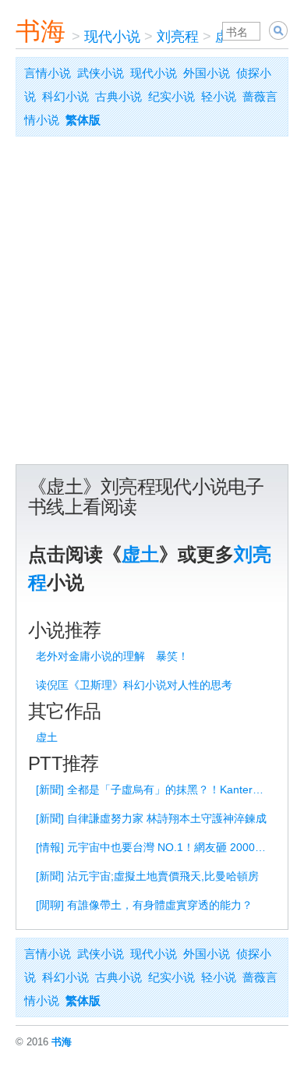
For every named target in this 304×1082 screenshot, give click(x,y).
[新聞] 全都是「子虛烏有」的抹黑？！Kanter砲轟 (154, 789)
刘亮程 (178, 36)
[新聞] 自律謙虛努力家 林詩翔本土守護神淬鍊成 (151, 818)
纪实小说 (171, 96)
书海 (40, 31)
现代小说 (112, 36)
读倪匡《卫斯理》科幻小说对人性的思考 (134, 685)
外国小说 (206, 73)
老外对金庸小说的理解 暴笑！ (112, 656)
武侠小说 (100, 73)
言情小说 (47, 73)
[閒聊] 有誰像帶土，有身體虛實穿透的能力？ (144, 905)
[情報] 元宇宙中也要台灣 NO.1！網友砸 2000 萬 (152, 847)
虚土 (140, 554)
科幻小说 (65, 96)
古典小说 (118, 96)
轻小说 (218, 96)
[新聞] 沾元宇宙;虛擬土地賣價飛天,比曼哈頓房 (147, 876)
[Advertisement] (152, 304)
